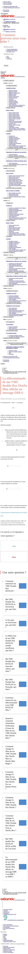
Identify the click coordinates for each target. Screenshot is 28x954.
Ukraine (5, 939)
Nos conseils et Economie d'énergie (10, 925)
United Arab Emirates (8, 940)
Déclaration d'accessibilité (8, 947)
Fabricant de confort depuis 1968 (10, 6)
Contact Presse (6, 911)
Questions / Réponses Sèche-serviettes (17, 196)
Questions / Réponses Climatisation (16, 155)
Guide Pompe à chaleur (14, 127)
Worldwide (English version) (9, 941)
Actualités (5, 910)
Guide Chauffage (12, 103)
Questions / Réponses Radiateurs (16, 106)
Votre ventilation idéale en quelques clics (17, 300)
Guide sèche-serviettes (13, 195)
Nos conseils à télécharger (8, 928)
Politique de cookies (7, 951)
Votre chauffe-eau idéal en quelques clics (17, 217)
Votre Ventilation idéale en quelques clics (17, 314)
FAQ (4, 929)
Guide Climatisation (13, 154)
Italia (4, 936)
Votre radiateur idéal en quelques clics (17, 105)
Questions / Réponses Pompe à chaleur (17, 129)
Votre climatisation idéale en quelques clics (18, 164)
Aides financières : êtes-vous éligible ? (17, 128)
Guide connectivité (13, 328)
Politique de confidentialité (9, 949)
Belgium (5, 934)
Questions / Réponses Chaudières (16, 147)
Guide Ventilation (12, 299)
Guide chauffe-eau (13, 216)
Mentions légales (6, 948)
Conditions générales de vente (9, 914)
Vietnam (5, 935)
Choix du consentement (8, 952)
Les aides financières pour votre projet (11, 7)
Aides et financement (7, 924)
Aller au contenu (6, 1)
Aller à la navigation (7, 2)
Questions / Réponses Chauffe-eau (16, 219)
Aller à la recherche (7, 4)
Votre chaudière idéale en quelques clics (17, 145)
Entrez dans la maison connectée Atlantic (17, 329)
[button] (8, 80)
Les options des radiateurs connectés (16, 336)
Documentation (6, 927)
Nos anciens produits (7, 909)
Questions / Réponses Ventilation (16, 315)
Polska (4, 937)
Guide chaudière (12, 144)
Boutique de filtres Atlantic (14, 301)
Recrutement (6, 913)
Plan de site (5, 946)
